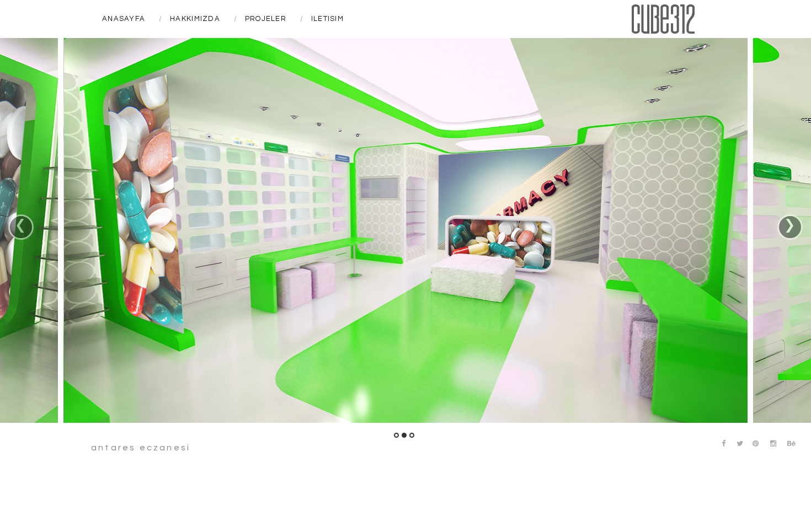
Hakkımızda (195, 19)
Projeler (265, 19)
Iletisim (327, 19)
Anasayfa (123, 19)
